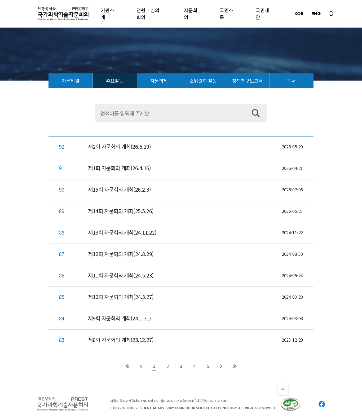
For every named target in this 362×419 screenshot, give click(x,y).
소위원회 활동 (203, 80)
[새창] (291, 404)
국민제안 (262, 13)
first (127, 366)
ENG (316, 13)
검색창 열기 (331, 13)
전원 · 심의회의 (148, 13)
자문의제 (159, 80)
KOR (298, 13)
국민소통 (226, 13)
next (221, 366)
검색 (258, 113)
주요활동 (114, 80)
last (234, 366)
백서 (291, 80)
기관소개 (107, 13)
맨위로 (283, 389)
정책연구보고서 (247, 80)
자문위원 (70, 80)
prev (141, 366)
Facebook (322, 404)
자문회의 (190, 13)
